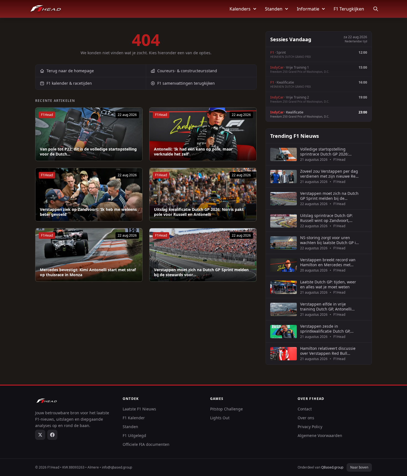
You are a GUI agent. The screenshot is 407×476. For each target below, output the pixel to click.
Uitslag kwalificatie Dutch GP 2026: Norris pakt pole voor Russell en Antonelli (199, 212)
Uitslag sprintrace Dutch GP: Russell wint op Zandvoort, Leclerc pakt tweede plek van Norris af (327, 218)
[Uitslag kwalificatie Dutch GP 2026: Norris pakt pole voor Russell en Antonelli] (203, 194)
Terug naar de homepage (70, 70)
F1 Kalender (134, 417)
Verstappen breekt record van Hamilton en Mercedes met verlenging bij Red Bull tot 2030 (329, 262)
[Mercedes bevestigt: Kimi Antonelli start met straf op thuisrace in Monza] (88, 254)
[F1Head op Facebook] (52, 435)
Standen (273, 9)
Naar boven (359, 467)
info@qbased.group (117, 467)
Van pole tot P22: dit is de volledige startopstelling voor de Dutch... (88, 151)
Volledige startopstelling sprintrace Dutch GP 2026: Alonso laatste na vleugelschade (324, 151)
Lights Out (220, 417)
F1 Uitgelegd (134, 435)
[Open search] (375, 9)
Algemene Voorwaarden (320, 435)
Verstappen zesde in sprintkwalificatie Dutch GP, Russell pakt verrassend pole (327, 328)
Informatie (308, 9)
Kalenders (240, 9)
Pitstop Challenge (226, 409)
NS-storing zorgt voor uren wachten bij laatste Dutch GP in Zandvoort (329, 240)
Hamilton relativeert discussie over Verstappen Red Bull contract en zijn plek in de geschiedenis (328, 351)
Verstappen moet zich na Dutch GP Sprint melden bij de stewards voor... (201, 272)
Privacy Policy (310, 426)
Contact (305, 409)
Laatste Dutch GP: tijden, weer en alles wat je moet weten (328, 284)
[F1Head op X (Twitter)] (40, 435)
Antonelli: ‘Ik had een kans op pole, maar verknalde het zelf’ (193, 151)
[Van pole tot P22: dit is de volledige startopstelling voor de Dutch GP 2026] (88, 134)
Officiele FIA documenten (146, 444)
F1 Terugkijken (349, 9)
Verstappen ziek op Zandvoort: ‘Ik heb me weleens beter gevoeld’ (88, 212)
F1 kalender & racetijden (69, 83)
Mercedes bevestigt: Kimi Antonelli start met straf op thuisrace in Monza (88, 272)
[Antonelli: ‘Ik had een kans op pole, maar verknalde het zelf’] (203, 134)
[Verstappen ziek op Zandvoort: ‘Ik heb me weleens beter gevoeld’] (88, 194)
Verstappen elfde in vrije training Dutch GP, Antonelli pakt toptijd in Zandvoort (326, 306)
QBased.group (332, 467)
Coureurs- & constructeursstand (187, 70)
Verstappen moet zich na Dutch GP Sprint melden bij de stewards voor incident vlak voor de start (329, 196)
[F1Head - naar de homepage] (46, 8)
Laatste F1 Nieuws (139, 409)
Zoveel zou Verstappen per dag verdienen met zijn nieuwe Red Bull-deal (329, 173)
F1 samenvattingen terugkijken (186, 83)
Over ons (306, 417)
